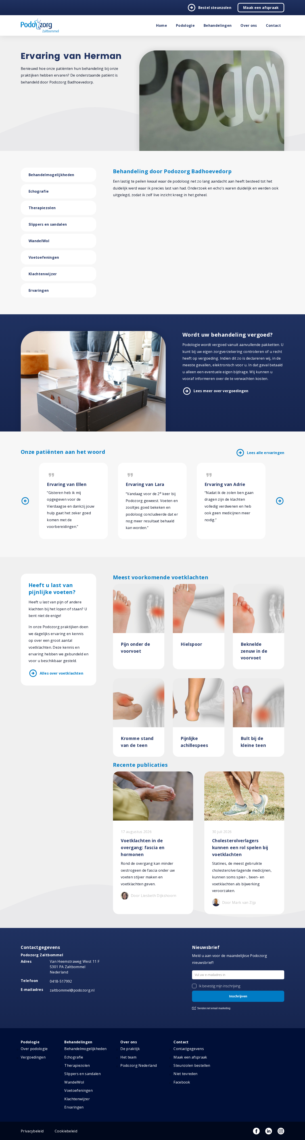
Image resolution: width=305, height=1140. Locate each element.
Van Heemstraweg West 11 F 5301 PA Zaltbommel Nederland (74, 967)
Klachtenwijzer (43, 273)
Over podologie (34, 1048)
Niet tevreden (185, 1073)
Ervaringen (39, 290)
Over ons (248, 25)
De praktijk (130, 1048)
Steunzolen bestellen (191, 1065)
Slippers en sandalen (48, 224)
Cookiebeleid (66, 1131)
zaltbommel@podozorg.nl (72, 990)
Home (161, 25)
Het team (128, 1057)
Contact (273, 25)
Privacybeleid (32, 1131)
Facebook (181, 1082)
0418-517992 (61, 981)
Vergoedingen (33, 1057)
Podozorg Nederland (138, 1065)
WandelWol (39, 240)
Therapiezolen (42, 207)
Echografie (39, 191)
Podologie (185, 25)
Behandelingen (218, 25)
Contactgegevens (188, 1048)
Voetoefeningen (44, 257)
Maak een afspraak (261, 7)
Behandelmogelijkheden (51, 174)
